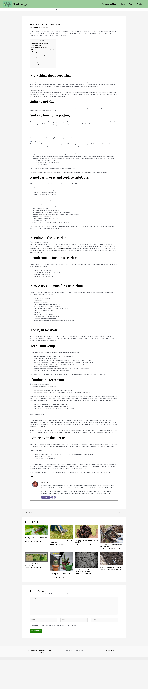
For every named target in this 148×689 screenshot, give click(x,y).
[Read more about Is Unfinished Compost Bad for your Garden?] (111, 534)
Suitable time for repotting (39, 47)
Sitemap (49, 651)
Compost (77, 544)
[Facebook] (106, 651)
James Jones (45, 482)
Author (34, 66)
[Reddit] (113, 651)
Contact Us (33, 651)
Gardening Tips (126, 4)
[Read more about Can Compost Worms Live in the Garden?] (86, 532)
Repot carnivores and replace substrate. (43, 49)
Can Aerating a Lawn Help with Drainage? (61, 541)
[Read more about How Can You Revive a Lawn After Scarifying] (36, 557)
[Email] (55, 497)
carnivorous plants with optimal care (53, 248)
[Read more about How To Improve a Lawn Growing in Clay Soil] (86, 560)
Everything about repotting (39, 43)
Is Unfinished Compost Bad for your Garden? (111, 545)
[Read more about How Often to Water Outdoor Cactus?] (61, 561)
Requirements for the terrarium (40, 54)
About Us (26, 651)
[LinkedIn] (111, 651)
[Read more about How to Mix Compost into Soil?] (111, 559)
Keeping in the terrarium (38, 52)
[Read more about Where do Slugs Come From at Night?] (36, 530)
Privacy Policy (42, 651)
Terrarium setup (36, 60)
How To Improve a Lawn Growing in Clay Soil (83, 570)
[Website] (52, 497)
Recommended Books (110, 4)
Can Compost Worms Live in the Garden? (86, 541)
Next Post (122, 513)
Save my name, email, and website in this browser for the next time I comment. (54, 625)
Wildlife (139, 4)
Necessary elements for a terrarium (41, 56)
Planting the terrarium (38, 62)
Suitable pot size (36, 45)
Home (23, 10)
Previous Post (27, 513)
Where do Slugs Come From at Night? (36, 538)
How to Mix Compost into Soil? (111, 567)
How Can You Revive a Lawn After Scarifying (35, 564)
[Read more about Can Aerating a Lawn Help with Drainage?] (61, 532)
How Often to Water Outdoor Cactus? (60, 574)
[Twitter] (109, 651)
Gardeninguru (21, 4)
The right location (36, 58)
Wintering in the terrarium (39, 64)
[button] (133, 4)
